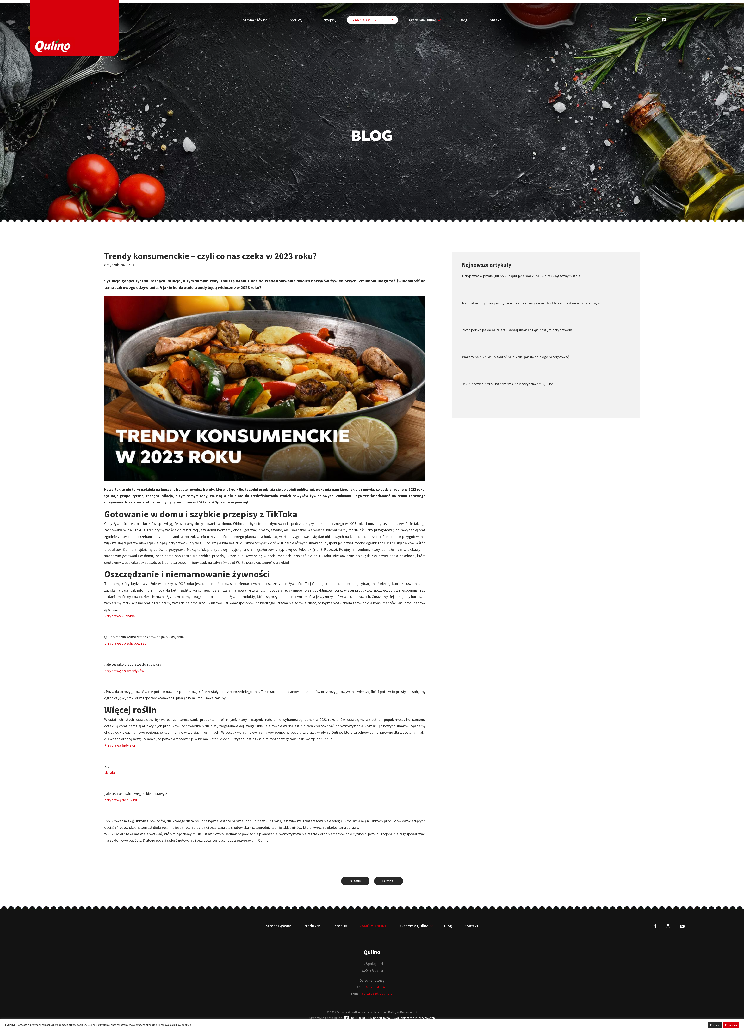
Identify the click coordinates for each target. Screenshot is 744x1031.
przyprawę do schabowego (125, 643)
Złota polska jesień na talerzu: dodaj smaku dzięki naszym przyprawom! (517, 330)
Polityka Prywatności (402, 1012)
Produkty (294, 19)
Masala (109, 772)
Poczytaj (715, 1025)
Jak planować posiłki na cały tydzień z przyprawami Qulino (507, 384)
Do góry (355, 881)
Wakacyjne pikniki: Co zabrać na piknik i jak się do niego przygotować (515, 357)
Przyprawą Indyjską (119, 745)
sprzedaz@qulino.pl (377, 993)
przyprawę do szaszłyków (124, 670)
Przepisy (329, 19)
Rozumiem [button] (731, 1025)
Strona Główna (255, 19)
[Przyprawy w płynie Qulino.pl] (74, 28)
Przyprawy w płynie (119, 616)
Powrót (388, 881)
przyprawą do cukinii (120, 800)
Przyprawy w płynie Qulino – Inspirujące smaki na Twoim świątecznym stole (521, 276)
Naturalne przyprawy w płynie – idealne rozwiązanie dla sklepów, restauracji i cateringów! (532, 303)
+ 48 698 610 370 (375, 987)
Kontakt (494, 19)
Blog (463, 19)
